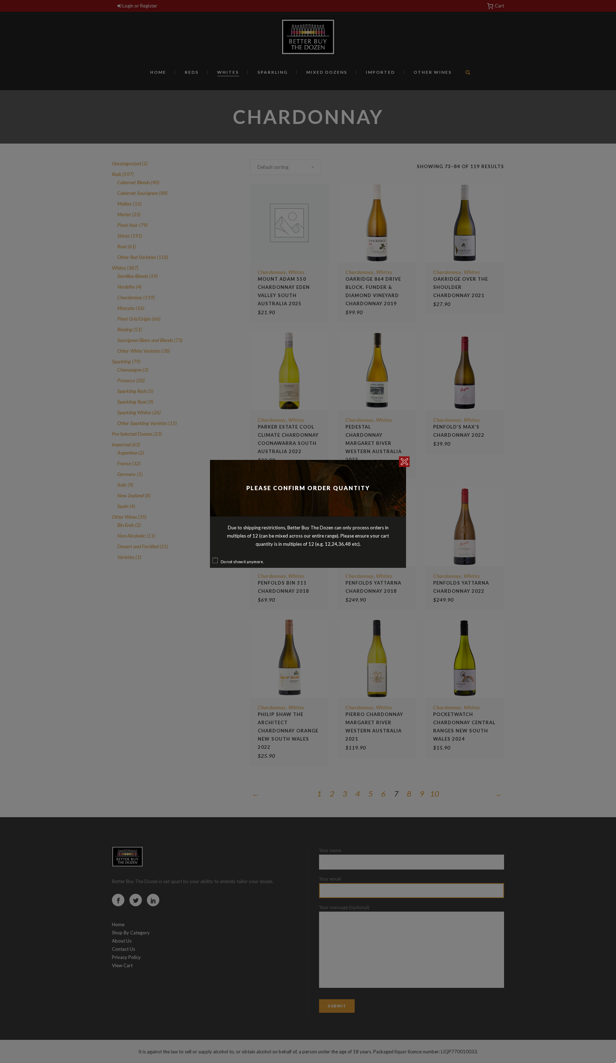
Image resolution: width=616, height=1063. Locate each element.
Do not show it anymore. (242, 561)
